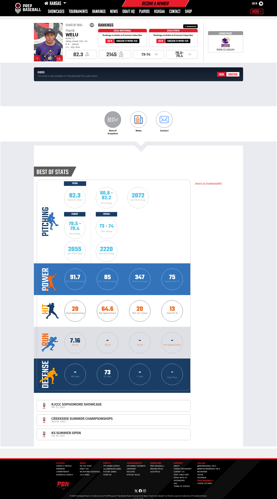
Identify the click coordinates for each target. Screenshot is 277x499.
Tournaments (78, 11)
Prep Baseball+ (157, 466)
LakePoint (131, 469)
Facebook (201, 477)
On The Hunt (86, 466)
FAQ (175, 483)
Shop (188, 11)
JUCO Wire (84, 474)
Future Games (110, 471)
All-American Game (112, 469)
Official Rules (133, 474)
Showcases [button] (56, 11)
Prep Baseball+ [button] (205, 480)
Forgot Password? (183, 469)
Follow (201, 463)
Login (221, 74)
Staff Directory (181, 474)
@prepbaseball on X (206, 466)
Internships (179, 480)
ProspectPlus (156, 469)
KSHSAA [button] (159, 11)
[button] (37, 58)
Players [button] (144, 11)
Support (178, 463)
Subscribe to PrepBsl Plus (126, 41)
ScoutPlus (155, 471)
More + (257, 12)
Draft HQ (128, 11)
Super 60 (107, 474)
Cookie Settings (204, 483)
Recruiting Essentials (90, 471)
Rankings (99, 11)
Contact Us (179, 471)
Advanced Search (64, 474)
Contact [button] (174, 11)
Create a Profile (64, 466)
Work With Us (180, 477)
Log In (254, 3)
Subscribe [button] (155, 463)
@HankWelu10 (191, 27)
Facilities (131, 471)
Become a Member (155, 4)
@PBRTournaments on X (208, 469)
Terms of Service (182, 486)
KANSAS (56, 3)
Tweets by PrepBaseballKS (208, 183)
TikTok (200, 474)
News (114, 11)
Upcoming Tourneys (136, 466)
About (177, 466)
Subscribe (233, 74)
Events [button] (107, 463)
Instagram (202, 471)
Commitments (62, 471)
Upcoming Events (111, 466)
